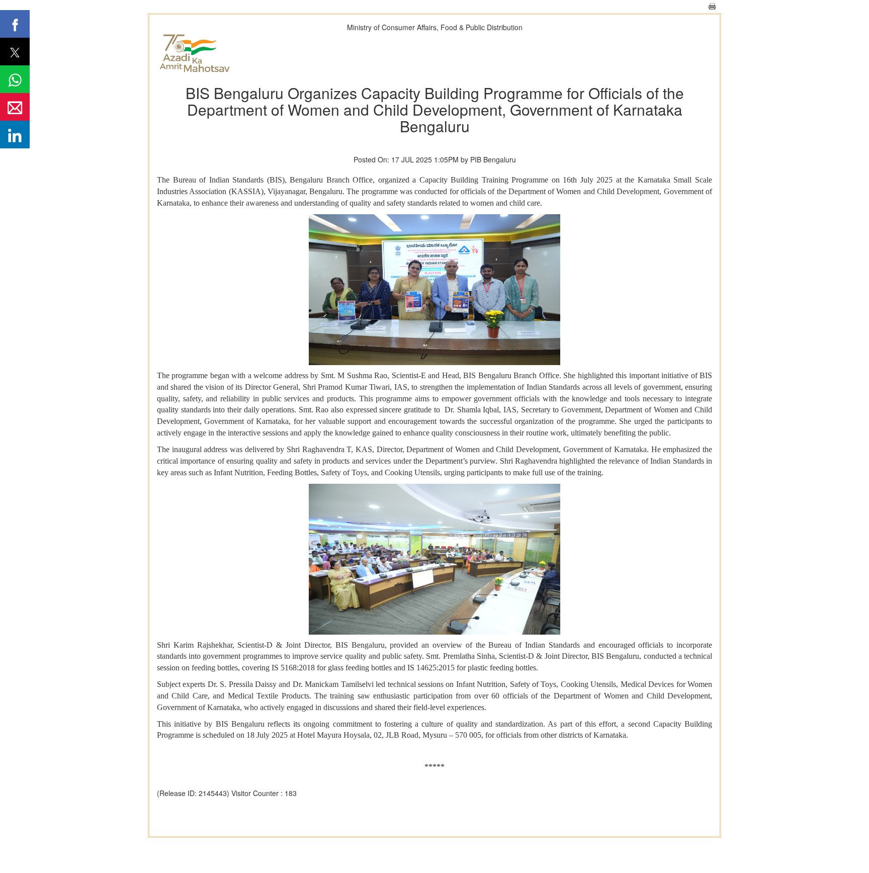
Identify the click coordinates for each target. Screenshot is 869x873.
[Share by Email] (15, 107)
